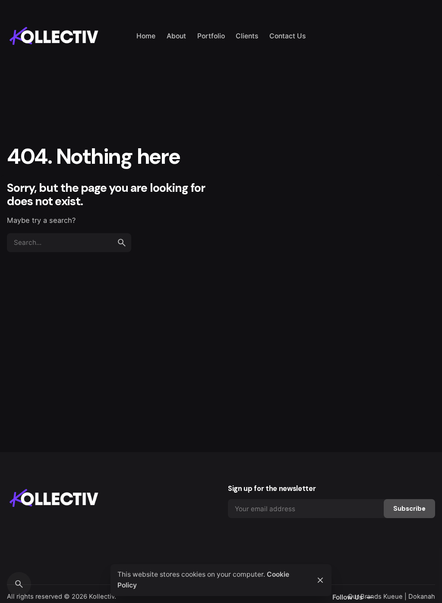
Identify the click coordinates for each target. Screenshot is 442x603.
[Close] (320, 580)
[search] (121, 242)
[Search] (19, 584)
